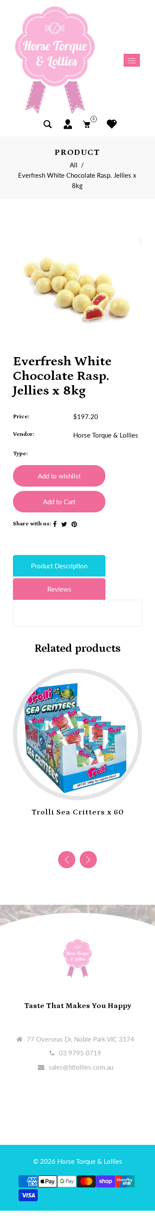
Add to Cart (59, 502)
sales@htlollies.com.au (81, 1067)
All (74, 165)
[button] (88, 859)
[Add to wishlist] (69, 787)
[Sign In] (68, 124)
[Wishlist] (109, 124)
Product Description (59, 566)
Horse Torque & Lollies (105, 435)
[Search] (47, 124)
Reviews (59, 589)
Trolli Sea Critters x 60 (77, 812)
